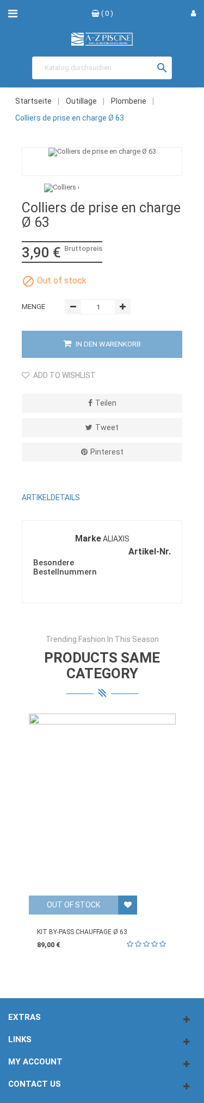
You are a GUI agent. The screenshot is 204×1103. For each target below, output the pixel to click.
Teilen (105, 403)
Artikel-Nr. (149, 551)
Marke (88, 538)
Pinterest (106, 451)
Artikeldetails (51, 497)
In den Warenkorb (107, 344)
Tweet (107, 427)
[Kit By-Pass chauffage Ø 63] (102, 805)
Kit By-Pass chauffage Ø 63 (82, 932)
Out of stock (73, 904)
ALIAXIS (116, 538)
